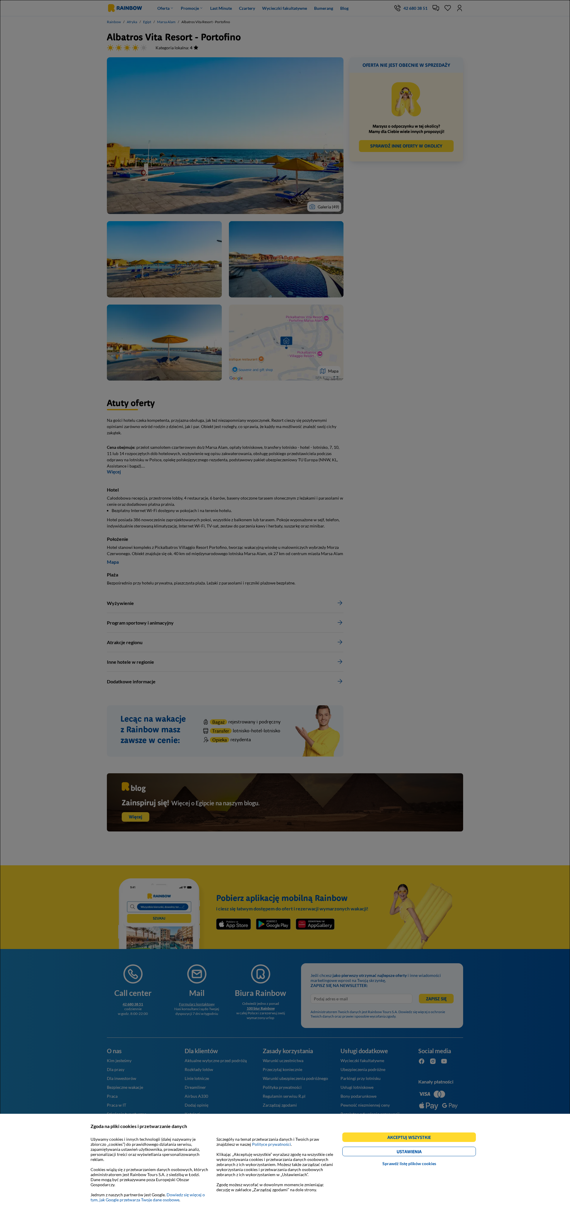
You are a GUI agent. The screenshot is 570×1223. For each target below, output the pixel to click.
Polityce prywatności (271, 1144)
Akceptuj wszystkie (411, 1138)
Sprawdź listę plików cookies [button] (409, 1163)
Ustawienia (419, 1152)
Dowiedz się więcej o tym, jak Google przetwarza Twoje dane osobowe (148, 1197)
